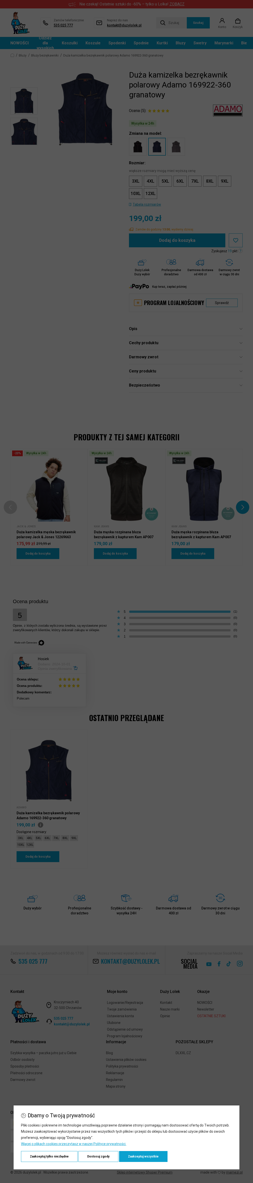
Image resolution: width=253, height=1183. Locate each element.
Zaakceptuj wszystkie (143, 1156)
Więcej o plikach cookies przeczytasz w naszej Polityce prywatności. (73, 1144)
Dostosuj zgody (98, 1156)
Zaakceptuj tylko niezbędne (49, 1156)
